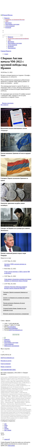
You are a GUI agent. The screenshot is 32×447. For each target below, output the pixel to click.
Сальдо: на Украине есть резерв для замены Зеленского (16, 298)
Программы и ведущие (12, 24)
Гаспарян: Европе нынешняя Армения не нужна (15, 293)
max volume (7, 430)
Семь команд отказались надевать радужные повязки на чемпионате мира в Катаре (17, 279)
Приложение (12, 48)
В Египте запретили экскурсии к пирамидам (16, 313)
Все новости (4, 104)
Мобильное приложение (11, 345)
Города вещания (5, 363)
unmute (6, 428)
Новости (7, 18)
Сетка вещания (9, 26)
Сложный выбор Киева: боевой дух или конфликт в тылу (14, 309)
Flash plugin (11, 445)
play (5, 424)
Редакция (8, 27)
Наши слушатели (6, 366)
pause (5, 425)
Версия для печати (7, 103)
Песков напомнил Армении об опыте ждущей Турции (14, 304)
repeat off (7, 439)
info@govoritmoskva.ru (15, 330)
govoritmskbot (12, 326)
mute (5, 427)
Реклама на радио (6, 360)
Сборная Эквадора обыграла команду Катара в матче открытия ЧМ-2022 (15, 287)
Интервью (8, 22)
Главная (3, 51)
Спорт (6, 54)
